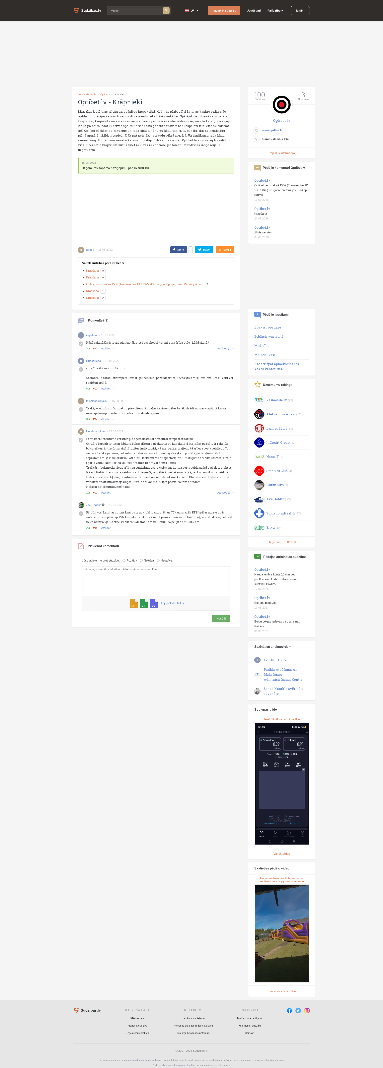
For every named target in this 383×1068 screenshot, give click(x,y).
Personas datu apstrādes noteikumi (193, 1025)
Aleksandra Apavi (280, 414)
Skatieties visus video (282, 991)
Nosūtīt (221, 618)
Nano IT (272, 456)
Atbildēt (106, 348)
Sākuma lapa (137, 1018)
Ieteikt (227, 249)
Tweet (206, 249)
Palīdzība (274, 10)
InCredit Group (278, 442)
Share (180, 249)
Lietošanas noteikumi (193, 1018)
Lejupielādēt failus (172, 603)
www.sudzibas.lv (87, 94)
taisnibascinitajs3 (97, 400)
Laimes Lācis (276, 428)
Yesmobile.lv (276, 400)
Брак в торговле (267, 327)
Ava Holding (276, 499)
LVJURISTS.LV (275, 660)
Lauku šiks (275, 485)
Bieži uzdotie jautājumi (249, 1018)
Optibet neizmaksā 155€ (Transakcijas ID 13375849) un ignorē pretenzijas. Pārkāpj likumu (144, 284)
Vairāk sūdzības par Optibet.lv (103, 263)
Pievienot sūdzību (224, 10)
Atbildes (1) (224, 348)
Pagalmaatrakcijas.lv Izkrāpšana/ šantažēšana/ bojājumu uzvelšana (282, 879)
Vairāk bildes (281, 853)
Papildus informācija (282, 153)
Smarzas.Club (277, 471)
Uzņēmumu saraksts (137, 1033)
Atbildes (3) (224, 492)
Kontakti (249, 1033)
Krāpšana (92, 270)
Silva (270, 527)
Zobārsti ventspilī (268, 336)
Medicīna (261, 345)
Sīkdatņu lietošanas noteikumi (193, 1033)
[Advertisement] (191, 54)
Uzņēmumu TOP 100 (282, 542)
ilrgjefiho (91, 335)
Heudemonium (95, 431)
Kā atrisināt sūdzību (250, 1025)
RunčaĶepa (93, 360)
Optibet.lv (105, 94)
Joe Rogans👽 (95, 504)
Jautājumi (254, 10)
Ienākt (300, 10)
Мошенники (264, 355)
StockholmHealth (280, 513)
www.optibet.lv (272, 130)
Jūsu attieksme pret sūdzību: (101, 560)
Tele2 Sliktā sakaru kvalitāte (282, 719)
